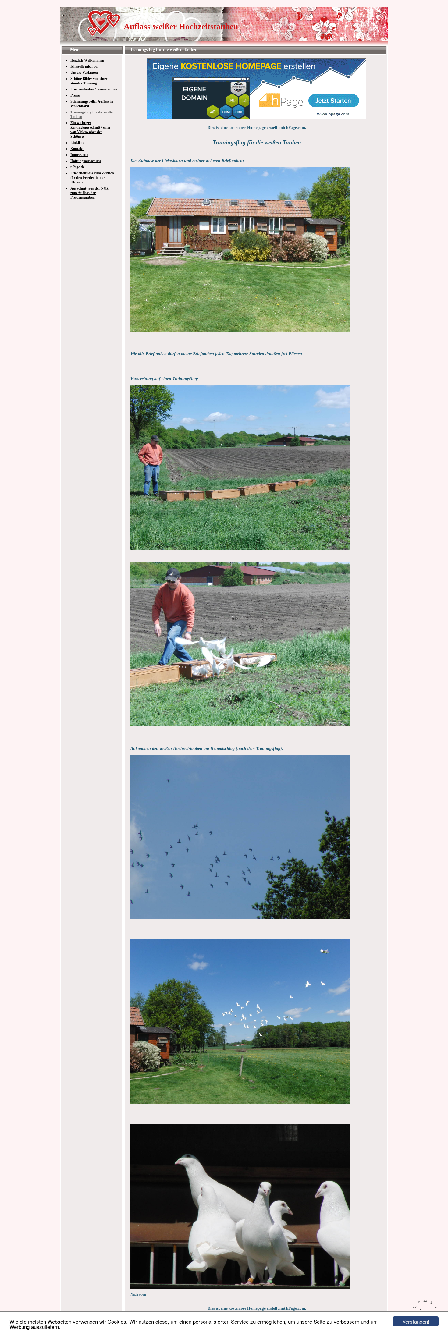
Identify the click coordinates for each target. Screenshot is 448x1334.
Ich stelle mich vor (84, 66)
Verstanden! (415, 1321)
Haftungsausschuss (85, 161)
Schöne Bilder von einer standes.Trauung (88, 80)
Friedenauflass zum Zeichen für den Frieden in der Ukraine (92, 177)
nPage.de (77, 167)
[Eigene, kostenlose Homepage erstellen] (256, 118)
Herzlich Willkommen (87, 60)
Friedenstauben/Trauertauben (93, 89)
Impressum (79, 155)
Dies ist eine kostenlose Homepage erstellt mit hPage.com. (257, 127)
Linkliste (77, 142)
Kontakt (77, 149)
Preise (75, 95)
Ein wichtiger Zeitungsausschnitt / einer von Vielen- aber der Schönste (90, 130)
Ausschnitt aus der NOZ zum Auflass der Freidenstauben (89, 193)
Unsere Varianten (84, 72)
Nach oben (138, 1294)
